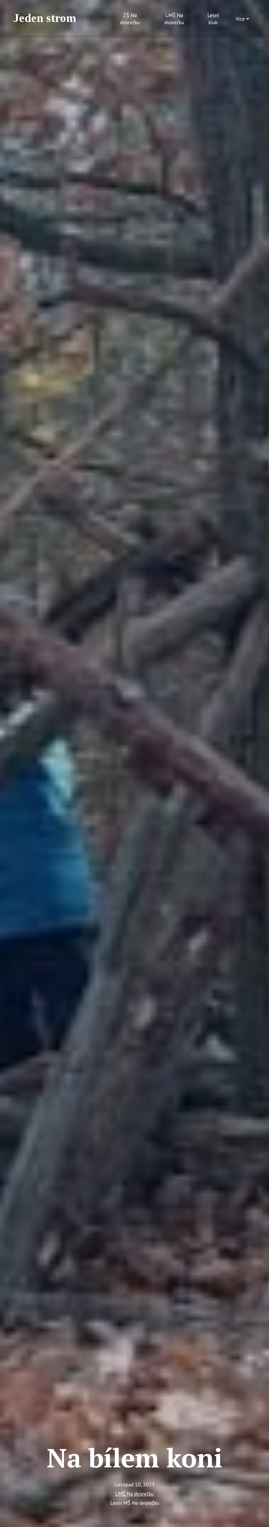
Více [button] (240, 18)
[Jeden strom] (47, 18)
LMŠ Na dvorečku (134, 1493)
